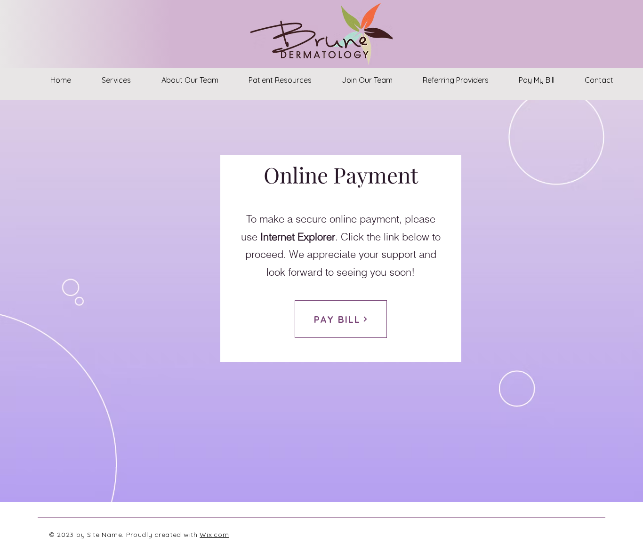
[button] (116, 80)
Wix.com (214, 534)
